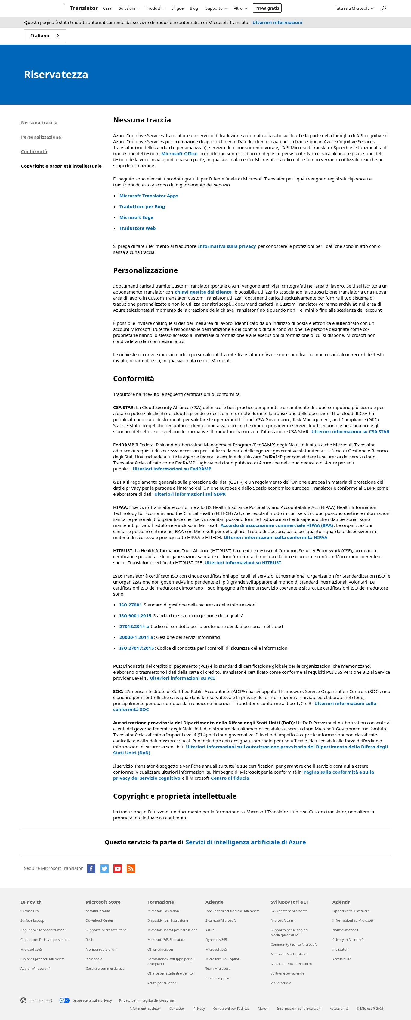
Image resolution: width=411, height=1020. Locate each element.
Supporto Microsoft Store (106, 930)
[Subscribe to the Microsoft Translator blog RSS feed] (131, 869)
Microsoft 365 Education (166, 939)
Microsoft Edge (136, 217)
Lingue (177, 8)
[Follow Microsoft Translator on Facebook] (91, 869)
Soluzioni (127, 8)
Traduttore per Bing (142, 206)
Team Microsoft (218, 968)
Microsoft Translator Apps (148, 196)
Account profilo (98, 910)
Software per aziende (287, 973)
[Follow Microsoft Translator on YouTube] (117, 869)
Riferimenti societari (145, 1008)
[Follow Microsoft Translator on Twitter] (104, 869)
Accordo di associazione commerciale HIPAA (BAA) (277, 525)
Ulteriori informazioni (277, 22)
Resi (89, 939)
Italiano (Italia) (40, 999)
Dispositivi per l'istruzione (167, 920)
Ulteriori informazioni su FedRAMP (172, 469)
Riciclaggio (94, 959)
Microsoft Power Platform (291, 963)
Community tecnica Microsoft (294, 944)
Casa (107, 8)
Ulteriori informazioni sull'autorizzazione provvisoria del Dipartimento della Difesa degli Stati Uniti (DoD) (250, 750)
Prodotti (153, 8)
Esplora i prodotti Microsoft (42, 959)
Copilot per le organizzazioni (43, 930)
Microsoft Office (179, 153)
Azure (210, 930)
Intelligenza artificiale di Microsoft (232, 910)
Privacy (199, 1008)
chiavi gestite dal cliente (203, 292)
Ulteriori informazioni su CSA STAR (350, 431)
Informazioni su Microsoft (352, 920)
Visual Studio (281, 983)
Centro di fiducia (230, 778)
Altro (238, 8)
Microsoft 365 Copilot (222, 959)
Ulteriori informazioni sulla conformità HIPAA (275, 537)
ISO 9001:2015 (135, 615)
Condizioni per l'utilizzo (231, 1008)
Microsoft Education (163, 910)
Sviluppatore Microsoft (289, 910)
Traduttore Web (137, 228)
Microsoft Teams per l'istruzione (172, 930)
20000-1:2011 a (136, 637)
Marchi (263, 1008)
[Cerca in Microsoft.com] (383, 7)
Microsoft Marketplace (288, 954)
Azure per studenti (162, 983)
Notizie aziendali (345, 930)
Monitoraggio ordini (102, 949)
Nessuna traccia (39, 122)
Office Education (160, 949)
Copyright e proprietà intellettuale (61, 166)
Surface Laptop (32, 920)
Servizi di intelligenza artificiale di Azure (246, 842)
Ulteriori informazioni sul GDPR (190, 494)
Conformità (34, 151)
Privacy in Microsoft (348, 939)
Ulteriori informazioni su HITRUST (243, 562)
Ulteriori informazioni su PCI (182, 678)
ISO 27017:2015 (136, 648)
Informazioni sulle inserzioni (299, 1008)
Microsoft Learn (283, 920)
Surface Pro (29, 910)
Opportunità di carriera (350, 910)
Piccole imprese (218, 978)
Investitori (340, 949)
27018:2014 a (134, 626)
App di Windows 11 (35, 968)
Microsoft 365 (31, 949)
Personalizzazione (41, 137)
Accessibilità (341, 959)
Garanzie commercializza (105, 968)
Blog (194, 8)
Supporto (214, 8)
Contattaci (177, 1008)
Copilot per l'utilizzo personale (44, 939)
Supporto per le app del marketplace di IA (289, 932)
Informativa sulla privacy (227, 246)
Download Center (99, 920)
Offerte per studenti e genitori (171, 973)
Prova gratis (267, 8)
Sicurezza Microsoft (221, 920)
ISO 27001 (130, 605)
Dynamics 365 (216, 939)
